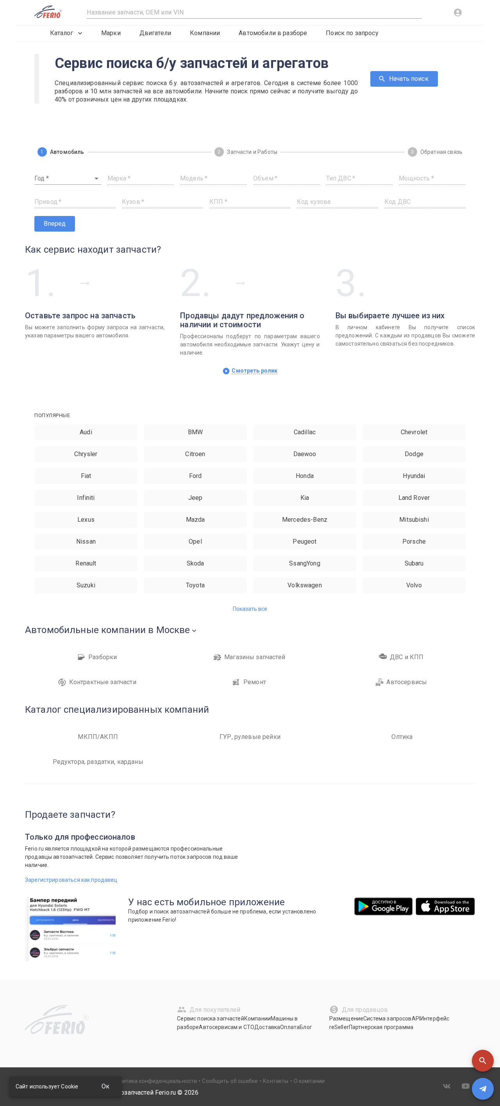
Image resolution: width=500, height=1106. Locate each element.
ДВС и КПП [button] (406, 657)
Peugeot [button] (304, 541)
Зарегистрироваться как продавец (71, 880)
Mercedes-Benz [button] (304, 519)
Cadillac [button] (305, 432)
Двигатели (155, 33)
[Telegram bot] (483, 1089)
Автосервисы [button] (406, 682)
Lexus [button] (86, 519)
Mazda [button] (195, 519)
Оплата (290, 1027)
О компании (309, 1081)
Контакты (275, 1081)
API (416, 1018)
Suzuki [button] (86, 585)
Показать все (250, 609)
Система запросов (387, 1018)
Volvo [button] (414, 585)
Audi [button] (86, 432)
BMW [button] (195, 432)
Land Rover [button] (414, 497)
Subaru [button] (414, 563)
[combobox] (67, 178)
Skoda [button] (195, 563)
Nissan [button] (86, 541)
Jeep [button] (195, 497)
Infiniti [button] (86, 497)
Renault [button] (85, 563)
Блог (306, 1027)
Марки (111, 33)
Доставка (267, 1027)
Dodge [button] (414, 454)
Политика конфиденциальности (154, 1081)
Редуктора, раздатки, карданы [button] (98, 761)
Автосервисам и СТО (226, 1027)
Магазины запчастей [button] (254, 657)
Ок (105, 1086)
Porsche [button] (414, 541)
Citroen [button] (195, 454)
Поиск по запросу (352, 33)
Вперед (55, 223)
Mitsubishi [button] (414, 519)
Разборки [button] (102, 657)
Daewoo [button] (304, 454)
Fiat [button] (86, 476)
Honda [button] (305, 476)
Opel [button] (195, 541)
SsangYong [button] (304, 563)
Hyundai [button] (414, 476)
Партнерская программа (381, 1027)
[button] (483, 1061)
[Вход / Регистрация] (458, 12)
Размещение (346, 1018)
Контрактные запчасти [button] (102, 682)
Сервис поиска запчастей (210, 1018)
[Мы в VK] (447, 1086)
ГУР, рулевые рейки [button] (250, 736)
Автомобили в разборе (273, 33)
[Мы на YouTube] (465, 1086)
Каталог (61, 33)
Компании (205, 33)
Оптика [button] (401, 736)
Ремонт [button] (254, 682)
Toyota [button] (195, 585)
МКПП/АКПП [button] (98, 736)
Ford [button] (195, 476)
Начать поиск (409, 78)
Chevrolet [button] (414, 432)
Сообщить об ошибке (230, 1081)
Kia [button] (304, 497)
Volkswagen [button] (305, 585)
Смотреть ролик (254, 370)
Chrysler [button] (85, 454)
